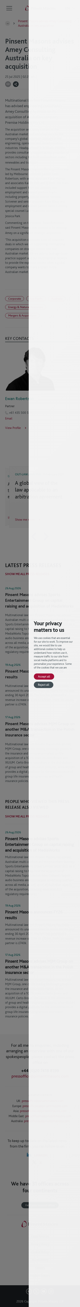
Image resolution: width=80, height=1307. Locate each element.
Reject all (43, 685)
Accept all (44, 676)
